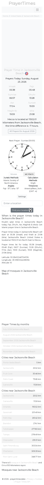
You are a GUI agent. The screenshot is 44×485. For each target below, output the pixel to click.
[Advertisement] (22, 45)
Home (5, 16)
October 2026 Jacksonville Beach (18, 346)
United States (15, 16)
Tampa (6, 434)
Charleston (8, 451)
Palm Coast (8, 379)
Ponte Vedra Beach (12, 362)
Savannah (7, 412)
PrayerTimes (22, 3)
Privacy (30, 479)
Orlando (7, 407)
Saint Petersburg (11, 446)
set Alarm (29, 174)
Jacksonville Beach (31, 16)
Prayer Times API (22, 482)
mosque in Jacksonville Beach (24, 463)
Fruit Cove (7, 374)
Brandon (7, 423)
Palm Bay (7, 418)
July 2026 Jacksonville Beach (16, 329)
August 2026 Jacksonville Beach (17, 335)
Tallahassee (8, 429)
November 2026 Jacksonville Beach (19, 352)
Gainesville (8, 385)
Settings (22, 197)
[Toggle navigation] (37, 9)
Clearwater (8, 440)
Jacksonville (8, 368)
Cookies (38, 479)
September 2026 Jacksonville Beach (19, 340)
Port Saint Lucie (10, 457)
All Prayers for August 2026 (22, 131)
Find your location (20, 210)
